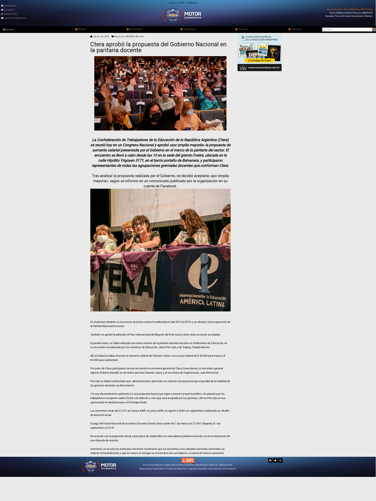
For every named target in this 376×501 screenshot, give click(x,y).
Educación (119, 36)
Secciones (9, 29)
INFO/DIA (129, 36)
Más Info (140, 36)
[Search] (374, 29)
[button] (349, 9)
